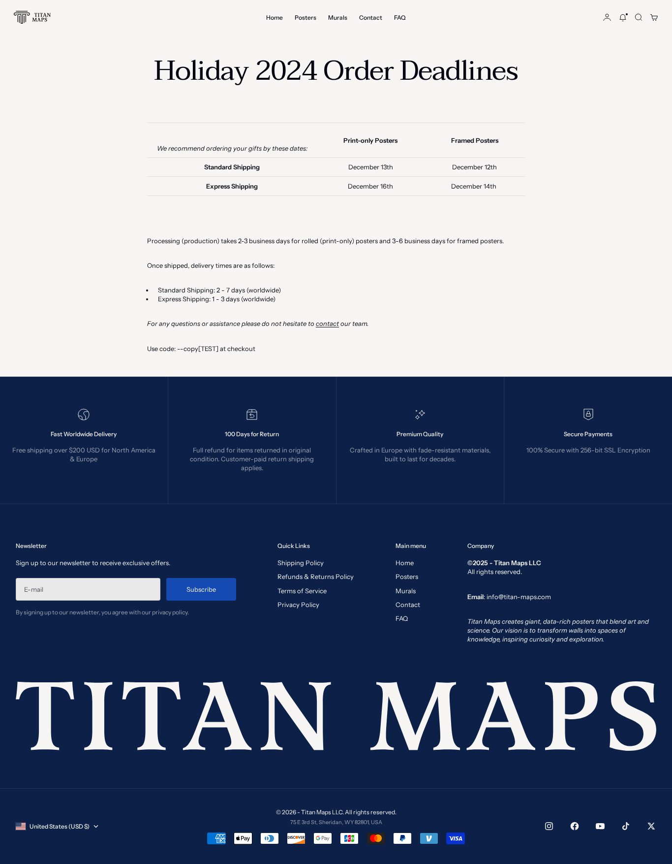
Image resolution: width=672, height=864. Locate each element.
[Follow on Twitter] (651, 826)
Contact (370, 17)
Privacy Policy (298, 604)
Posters (305, 17)
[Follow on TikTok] (626, 826)
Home (274, 17)
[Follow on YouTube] (600, 826)
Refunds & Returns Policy (315, 576)
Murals (337, 17)
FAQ (400, 17)
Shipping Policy (300, 563)
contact (327, 323)
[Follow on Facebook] (575, 826)
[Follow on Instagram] (549, 826)
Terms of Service (302, 591)
